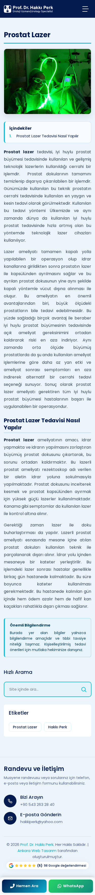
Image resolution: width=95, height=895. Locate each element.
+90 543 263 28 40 (37, 804)
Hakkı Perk (57, 727)
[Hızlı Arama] (84, 689)
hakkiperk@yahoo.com (41, 821)
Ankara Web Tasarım (36, 850)
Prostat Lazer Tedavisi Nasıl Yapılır (47, 136)
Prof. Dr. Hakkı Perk (36, 844)
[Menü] (85, 8)
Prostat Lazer (25, 727)
